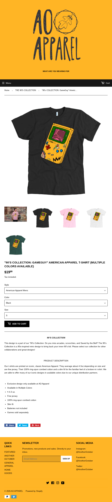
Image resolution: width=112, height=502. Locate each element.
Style (6, 285)
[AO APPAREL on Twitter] (47, 483)
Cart (107, 83)
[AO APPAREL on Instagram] (57, 483)
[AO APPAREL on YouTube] (62, 483)
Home (6, 90)
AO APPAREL (17, 491)
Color (6, 297)
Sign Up (66, 459)
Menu (8, 83)
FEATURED (9, 452)
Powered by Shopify (34, 491)
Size (6, 310)
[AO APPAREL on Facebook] (52, 483)
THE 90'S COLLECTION (25, 90)
